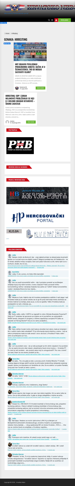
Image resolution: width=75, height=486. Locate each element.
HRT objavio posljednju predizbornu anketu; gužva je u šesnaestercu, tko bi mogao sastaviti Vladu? (30, 68)
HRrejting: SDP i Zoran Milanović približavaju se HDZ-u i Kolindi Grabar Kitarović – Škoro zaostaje (20, 99)
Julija (14, 255)
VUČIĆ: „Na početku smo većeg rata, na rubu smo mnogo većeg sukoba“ (29, 439)
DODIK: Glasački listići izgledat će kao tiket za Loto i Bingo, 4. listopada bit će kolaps (32, 322)
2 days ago (55, 276)
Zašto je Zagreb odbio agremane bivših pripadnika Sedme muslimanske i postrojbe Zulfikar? (34, 429)
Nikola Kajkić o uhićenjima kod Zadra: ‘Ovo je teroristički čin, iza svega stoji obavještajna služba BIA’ (36, 306)
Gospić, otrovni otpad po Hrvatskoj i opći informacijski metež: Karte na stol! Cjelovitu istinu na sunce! (37, 337)
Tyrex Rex (15, 359)
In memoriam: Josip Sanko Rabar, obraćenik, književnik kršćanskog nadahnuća (30, 386)
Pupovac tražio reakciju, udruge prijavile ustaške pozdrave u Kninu (27, 450)
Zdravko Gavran (18, 374)
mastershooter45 (18, 402)
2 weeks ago (17, 414)
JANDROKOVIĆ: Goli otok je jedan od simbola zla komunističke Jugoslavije (29, 276)
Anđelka (12, 121)
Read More (40, 88)
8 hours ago (40, 267)
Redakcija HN (23, 87)
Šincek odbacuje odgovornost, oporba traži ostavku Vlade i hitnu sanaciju (29, 354)
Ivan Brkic (15, 272)
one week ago (61, 322)
